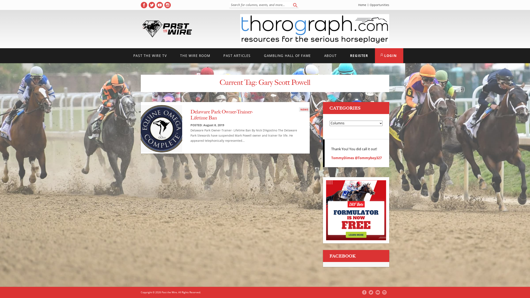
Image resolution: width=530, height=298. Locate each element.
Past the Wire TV (150, 55)
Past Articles (237, 55)
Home (362, 5)
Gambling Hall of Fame (287, 55)
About (330, 55)
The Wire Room (195, 55)
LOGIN (390, 55)
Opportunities (379, 5)
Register (359, 55)
